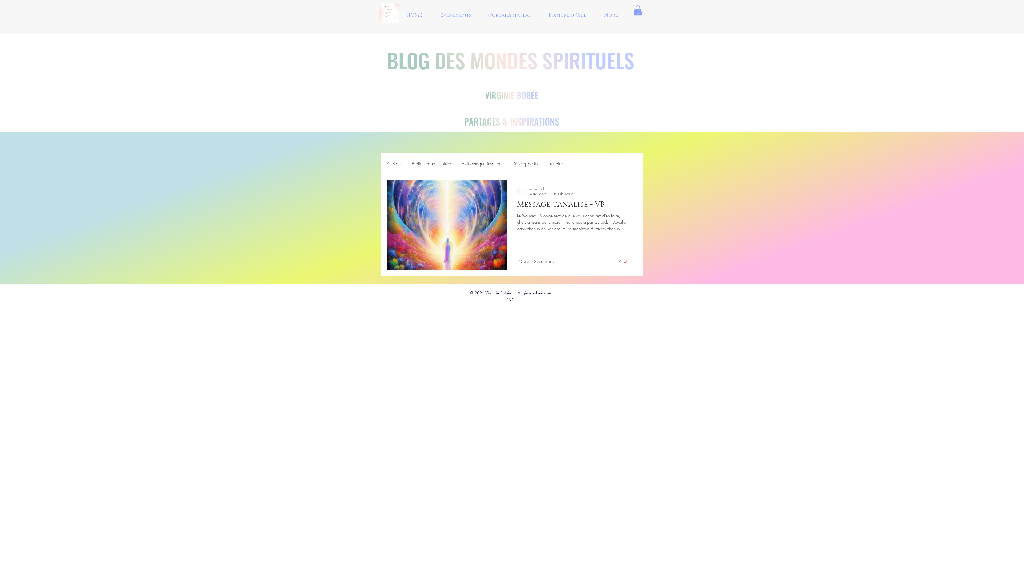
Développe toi (525, 164)
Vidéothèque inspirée (482, 164)
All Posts (394, 164)
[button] (638, 10)
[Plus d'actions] (626, 191)
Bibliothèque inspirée (431, 164)
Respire (556, 164)
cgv (510, 298)
